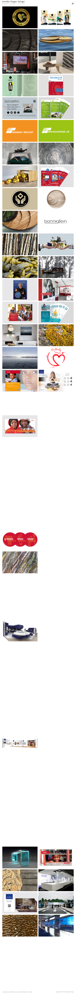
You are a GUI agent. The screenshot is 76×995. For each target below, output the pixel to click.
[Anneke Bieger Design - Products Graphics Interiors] (13, 3)
